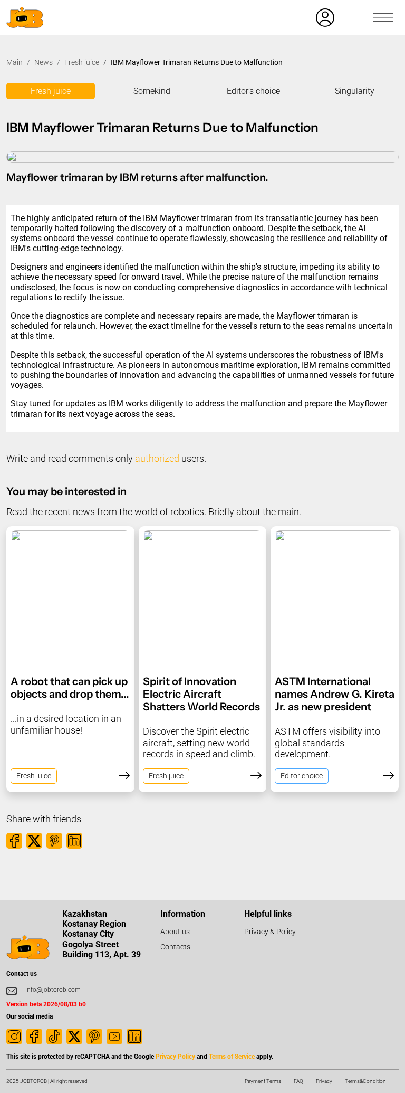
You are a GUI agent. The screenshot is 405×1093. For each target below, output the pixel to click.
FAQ (298, 1081)
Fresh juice (81, 62)
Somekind (151, 91)
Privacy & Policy (270, 931)
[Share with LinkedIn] (74, 841)
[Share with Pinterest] (54, 841)
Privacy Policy (175, 1056)
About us (175, 931)
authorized (157, 458)
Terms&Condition (365, 1081)
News (43, 62)
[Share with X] (34, 841)
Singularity (354, 91)
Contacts (175, 947)
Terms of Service (232, 1056)
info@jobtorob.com (53, 989)
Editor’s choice (253, 91)
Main (14, 62)
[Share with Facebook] (14, 841)
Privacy (324, 1081)
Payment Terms (263, 1081)
